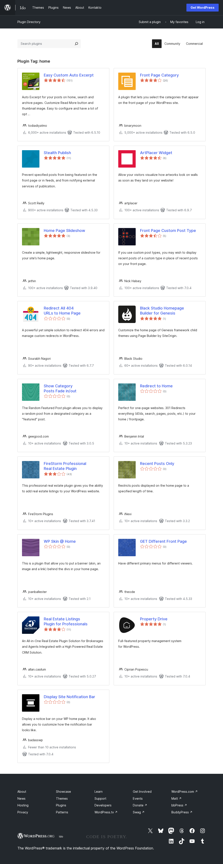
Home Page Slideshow (64, 230)
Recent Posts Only (157, 463)
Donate (140, 805)
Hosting (23, 805)
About (21, 791)
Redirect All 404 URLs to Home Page (62, 310)
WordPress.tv (106, 812)
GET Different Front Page (163, 541)
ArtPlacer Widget (156, 152)
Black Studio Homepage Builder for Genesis (162, 310)
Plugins (61, 805)
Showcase (63, 791)
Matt (176, 798)
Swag (139, 812)
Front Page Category (159, 75)
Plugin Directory (29, 22)
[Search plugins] (76, 43)
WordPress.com (184, 791)
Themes (62, 798)
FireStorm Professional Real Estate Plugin (65, 466)
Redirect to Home (156, 386)
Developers (103, 805)
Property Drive (153, 619)
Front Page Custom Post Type (168, 230)
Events (138, 798)
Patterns (62, 812)
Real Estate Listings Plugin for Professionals (66, 621)
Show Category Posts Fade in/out (60, 388)
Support (100, 798)
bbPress (179, 805)
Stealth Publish (57, 152)
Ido (61, 836)
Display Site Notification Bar (69, 696)
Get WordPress (203, 7)
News (21, 798)
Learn (99, 791)
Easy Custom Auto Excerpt (69, 75)
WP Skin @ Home (60, 541)
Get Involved (142, 791)
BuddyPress (182, 812)
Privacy (22, 812)
